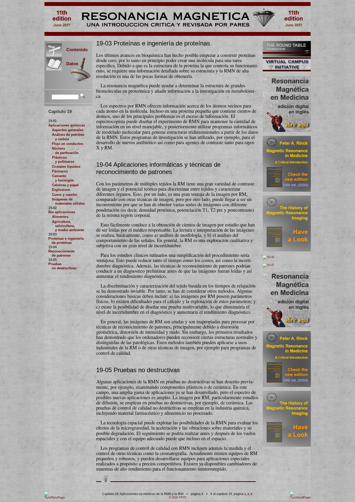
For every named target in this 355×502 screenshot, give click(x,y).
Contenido (75, 49)
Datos (70, 63)
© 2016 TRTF (177, 497)
